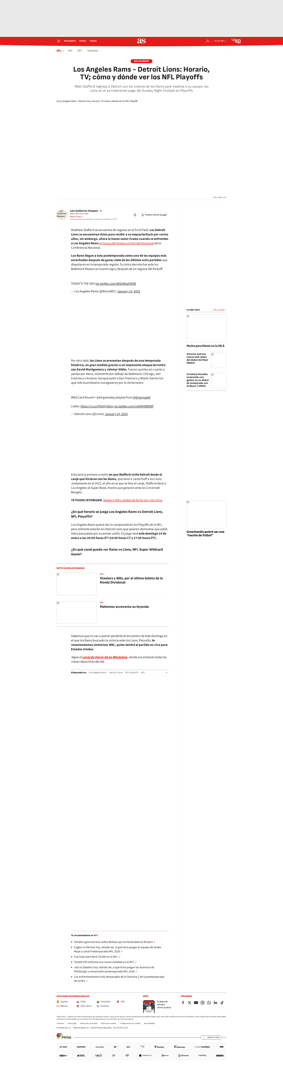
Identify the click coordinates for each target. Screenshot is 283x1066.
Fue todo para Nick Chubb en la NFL (96, 957)
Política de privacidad (88, 1023)
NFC (80, 50)
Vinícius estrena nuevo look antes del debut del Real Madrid (197, 358)
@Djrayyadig (141, 397)
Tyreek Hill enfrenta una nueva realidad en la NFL (104, 962)
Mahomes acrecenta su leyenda (124, 607)
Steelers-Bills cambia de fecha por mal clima (132, 500)
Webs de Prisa (213, 1037)
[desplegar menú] (59, 41)
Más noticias (219, 310)
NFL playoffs (131, 672)
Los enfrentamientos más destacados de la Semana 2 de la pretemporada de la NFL (119, 979)
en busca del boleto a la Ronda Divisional (126, 243)
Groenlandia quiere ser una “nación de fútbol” (205, 533)
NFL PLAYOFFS (141, 61)
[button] (135, 215)
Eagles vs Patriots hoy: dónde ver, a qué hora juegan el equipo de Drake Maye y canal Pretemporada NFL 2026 (117, 949)
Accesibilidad (149, 1023)
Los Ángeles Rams (97, 672)
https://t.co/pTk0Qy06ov (96, 406)
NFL (59, 50)
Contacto (60, 1023)
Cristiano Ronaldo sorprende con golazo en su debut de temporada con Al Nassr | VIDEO (198, 380)
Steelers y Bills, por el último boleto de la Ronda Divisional (131, 580)
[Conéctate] (207, 41)
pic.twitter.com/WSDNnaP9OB (115, 283)
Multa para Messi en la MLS (205, 346)
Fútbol (82, 41)
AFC (70, 50)
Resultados (70, 41)
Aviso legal (72, 1023)
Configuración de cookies (130, 1023)
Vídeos (93, 41)
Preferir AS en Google (156, 214)
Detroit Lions (115, 672)
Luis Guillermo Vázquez (84, 211)
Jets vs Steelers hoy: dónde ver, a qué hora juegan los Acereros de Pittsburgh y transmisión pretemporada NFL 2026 (114, 969)
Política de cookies (108, 1023)
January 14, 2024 (128, 291)
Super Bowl (93, 50)
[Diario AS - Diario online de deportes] (141, 41)
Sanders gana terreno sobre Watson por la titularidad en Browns (113, 942)
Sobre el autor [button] (76, 216)
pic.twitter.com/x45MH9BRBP (134, 406)
